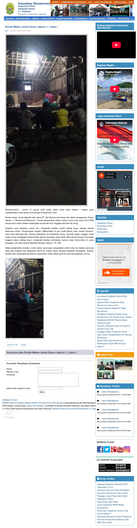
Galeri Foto (106, 354)
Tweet (23, 344)
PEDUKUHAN (120, 2)
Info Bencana (123, 18)
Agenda (35, 18)
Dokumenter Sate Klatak (107, 501)
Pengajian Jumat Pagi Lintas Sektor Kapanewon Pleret (112, 497)
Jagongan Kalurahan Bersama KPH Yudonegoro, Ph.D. (112, 485)
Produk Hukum (47, 18)
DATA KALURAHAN (103, 2)
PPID (131, 2)
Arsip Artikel (106, 478)
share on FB (12, 344)
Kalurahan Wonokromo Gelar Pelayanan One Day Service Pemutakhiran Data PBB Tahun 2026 (114, 519)
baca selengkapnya (110, 391)
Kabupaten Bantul (104, 222)
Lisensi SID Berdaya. (35, 405)
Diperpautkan (103, 231)
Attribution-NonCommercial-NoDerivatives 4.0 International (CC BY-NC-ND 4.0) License (90, 408)
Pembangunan (81, 18)
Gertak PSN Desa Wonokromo (110, 340)
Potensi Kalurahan (97, 18)
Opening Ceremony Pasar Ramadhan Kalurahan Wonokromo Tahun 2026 (113, 491)
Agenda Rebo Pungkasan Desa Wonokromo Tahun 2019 (110, 304)
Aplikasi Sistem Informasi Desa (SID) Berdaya (44, 402)
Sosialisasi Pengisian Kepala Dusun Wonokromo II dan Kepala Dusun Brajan (114, 315)
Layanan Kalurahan (64, 18)
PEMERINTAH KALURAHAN (74, 2)
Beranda (9, 18)
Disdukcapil (102, 228)
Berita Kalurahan (23, 18)
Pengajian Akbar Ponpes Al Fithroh (112, 331)
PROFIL (55, 2)
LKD (90, 2)
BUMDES (111, 18)
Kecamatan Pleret (104, 225)
